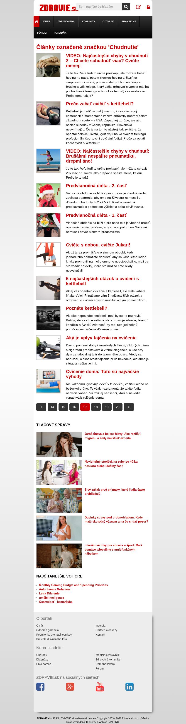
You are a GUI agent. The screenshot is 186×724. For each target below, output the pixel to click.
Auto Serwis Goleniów (54, 589)
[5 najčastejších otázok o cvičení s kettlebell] (48, 288)
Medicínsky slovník (107, 655)
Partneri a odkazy (106, 630)
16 (74, 407)
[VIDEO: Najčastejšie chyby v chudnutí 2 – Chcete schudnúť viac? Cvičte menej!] (48, 65)
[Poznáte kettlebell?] (48, 318)
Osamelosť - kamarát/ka (55, 601)
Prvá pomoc (43, 664)
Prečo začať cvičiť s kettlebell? (100, 103)
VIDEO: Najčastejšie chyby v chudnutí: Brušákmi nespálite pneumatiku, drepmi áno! (107, 156)
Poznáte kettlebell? (86, 308)
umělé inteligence (51, 597)
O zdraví (108, 21)
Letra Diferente (49, 593)
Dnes (46, 21)
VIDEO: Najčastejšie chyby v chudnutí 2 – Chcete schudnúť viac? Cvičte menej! (107, 60)
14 (52, 407)
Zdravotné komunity (108, 659)
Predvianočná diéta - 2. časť (96, 185)
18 (96, 407)
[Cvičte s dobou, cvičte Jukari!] (48, 254)
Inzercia (100, 625)
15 (63, 407)
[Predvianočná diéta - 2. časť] (48, 195)
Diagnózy (42, 659)
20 (118, 407)
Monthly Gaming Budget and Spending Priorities (73, 585)
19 (107, 407)
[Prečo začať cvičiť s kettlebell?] (48, 113)
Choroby (41, 655)
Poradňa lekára (105, 664)
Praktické (129, 21)
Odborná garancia (47, 630)
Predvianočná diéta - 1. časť (96, 215)
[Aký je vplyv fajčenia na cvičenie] (48, 347)
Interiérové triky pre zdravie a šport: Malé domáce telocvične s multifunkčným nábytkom (113, 549)
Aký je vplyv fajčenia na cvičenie (101, 337)
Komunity (88, 21)
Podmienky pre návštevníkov (54, 634)
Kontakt (100, 634)
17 (85, 407)
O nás (40, 625)
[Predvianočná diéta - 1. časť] (48, 225)
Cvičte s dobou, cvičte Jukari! (98, 244)
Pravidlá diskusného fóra (51, 639)
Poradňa (60, 32)
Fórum (41, 32)
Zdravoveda (66, 21)
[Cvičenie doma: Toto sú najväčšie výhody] (48, 381)
